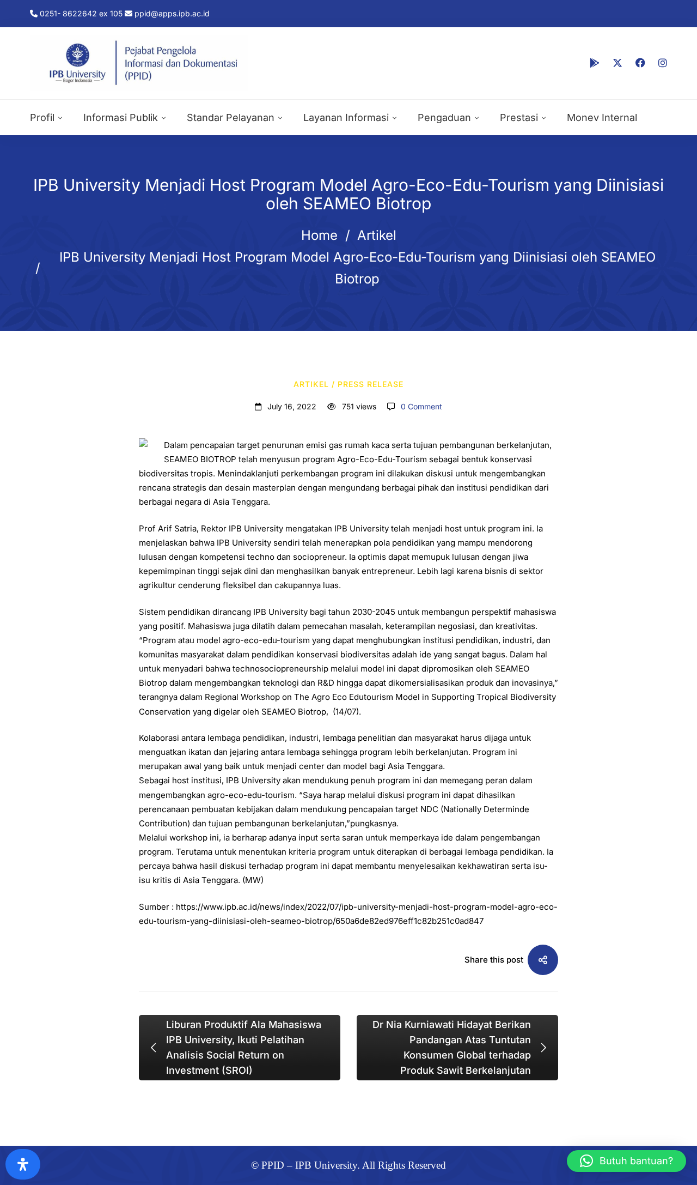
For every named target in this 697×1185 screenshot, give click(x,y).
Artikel (376, 235)
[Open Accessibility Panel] (22, 1164)
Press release (370, 384)
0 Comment (421, 406)
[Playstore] (594, 63)
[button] (626, 1161)
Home (319, 235)
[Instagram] (662, 63)
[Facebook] (640, 63)
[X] (617, 63)
